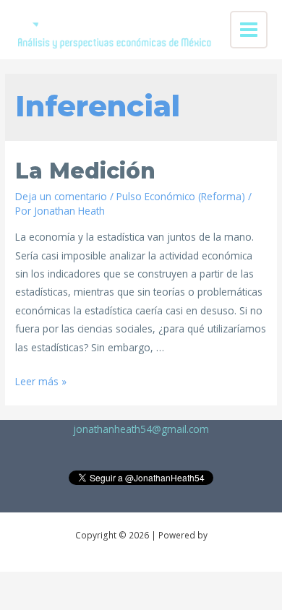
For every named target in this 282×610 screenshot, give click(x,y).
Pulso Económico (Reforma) (180, 196)
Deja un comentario (61, 196)
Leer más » (41, 381)
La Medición (85, 171)
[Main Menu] (249, 30)
